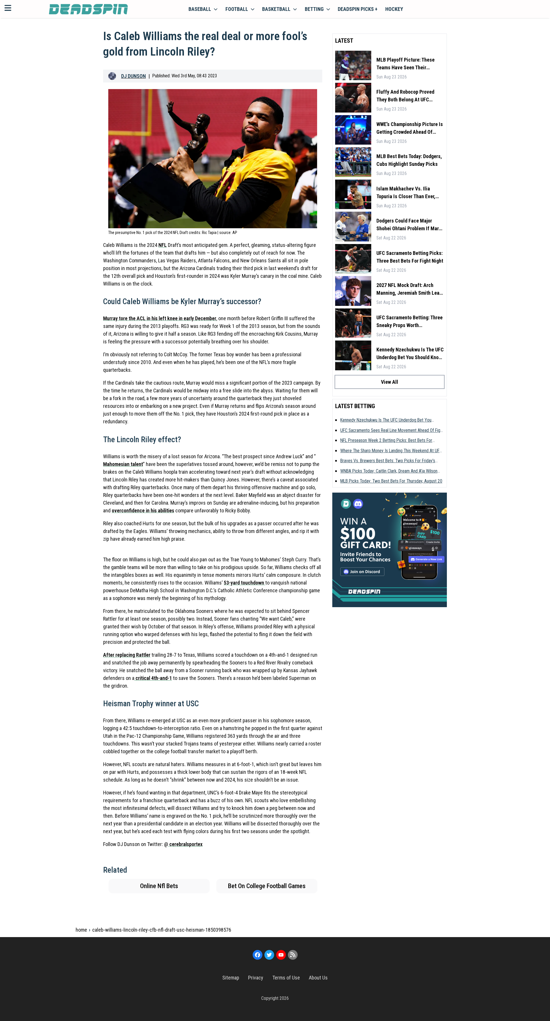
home (81, 930)
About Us (318, 978)
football (236, 9)
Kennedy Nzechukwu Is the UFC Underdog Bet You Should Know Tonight (410, 354)
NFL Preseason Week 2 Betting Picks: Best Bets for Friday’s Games (386, 441)
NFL (162, 245)
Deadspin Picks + (358, 9)
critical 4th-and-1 (153, 678)
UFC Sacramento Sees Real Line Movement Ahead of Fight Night (392, 431)
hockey (394, 9)
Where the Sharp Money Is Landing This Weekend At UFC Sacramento (391, 451)
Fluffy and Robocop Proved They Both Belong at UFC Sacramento (405, 96)
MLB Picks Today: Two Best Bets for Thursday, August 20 (391, 481)
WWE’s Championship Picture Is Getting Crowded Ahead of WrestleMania (409, 128)
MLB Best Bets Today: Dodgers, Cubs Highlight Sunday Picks (409, 160)
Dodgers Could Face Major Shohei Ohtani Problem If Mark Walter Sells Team (408, 225)
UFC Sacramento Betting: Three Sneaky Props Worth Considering (409, 321)
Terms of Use (286, 978)
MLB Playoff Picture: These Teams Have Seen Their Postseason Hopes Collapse (406, 64)
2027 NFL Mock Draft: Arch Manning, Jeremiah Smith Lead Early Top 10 (409, 289)
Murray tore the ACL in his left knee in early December (159, 318)
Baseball (199, 9)
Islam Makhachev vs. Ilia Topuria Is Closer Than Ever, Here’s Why (405, 193)
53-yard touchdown (244, 583)
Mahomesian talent (123, 464)
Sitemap (230, 978)
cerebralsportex (185, 844)
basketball (276, 9)
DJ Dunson (133, 76)
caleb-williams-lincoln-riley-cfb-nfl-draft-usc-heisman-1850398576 (161, 930)
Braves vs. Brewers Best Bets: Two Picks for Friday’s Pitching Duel (387, 461)
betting (314, 9)
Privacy (255, 978)
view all (389, 382)
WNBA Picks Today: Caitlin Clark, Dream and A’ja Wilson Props (388, 471)
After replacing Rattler (126, 655)
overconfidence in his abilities (143, 510)
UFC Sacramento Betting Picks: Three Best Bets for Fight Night (409, 257)
